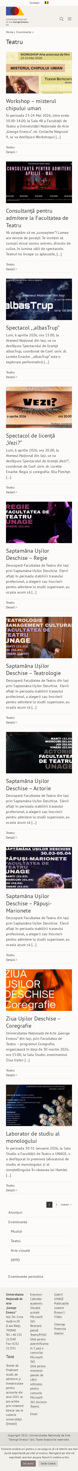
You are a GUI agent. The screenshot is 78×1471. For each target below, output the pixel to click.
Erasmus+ (36, 1294)
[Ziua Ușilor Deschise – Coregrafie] (39, 990)
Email (33, 1414)
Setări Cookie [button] (48, 1463)
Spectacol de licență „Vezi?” (30, 439)
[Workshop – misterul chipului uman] (39, 72)
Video (58, 1317)
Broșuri (59, 1312)
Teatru (10, 147)
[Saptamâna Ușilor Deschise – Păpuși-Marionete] (39, 867)
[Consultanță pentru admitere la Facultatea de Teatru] (39, 182)
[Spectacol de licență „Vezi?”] (39, 407)
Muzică (16, 1231)
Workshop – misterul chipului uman (31, 104)
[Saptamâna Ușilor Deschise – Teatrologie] (39, 637)
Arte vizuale (20, 1250)
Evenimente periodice (25, 1276)
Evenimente (23, 32)
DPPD (15, 1260)
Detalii (10, 152)
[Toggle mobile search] (62, 19)
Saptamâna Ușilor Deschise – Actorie (28, 784)
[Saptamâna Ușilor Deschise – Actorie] (39, 752)
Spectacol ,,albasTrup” (33, 327)
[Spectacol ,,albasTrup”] (39, 299)
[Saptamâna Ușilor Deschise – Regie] (39, 522)
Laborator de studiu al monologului (33, 1137)
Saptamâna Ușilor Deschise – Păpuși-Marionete (29, 903)
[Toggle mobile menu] (70, 19)
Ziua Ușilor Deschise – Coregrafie (33, 1022)
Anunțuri (15, 1212)
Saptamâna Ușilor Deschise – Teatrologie (33, 669)
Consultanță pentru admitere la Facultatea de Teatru (37, 218)
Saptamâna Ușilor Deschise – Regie (27, 554)
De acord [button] (28, 1463)
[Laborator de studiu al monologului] (39, 1105)
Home (9, 32)
